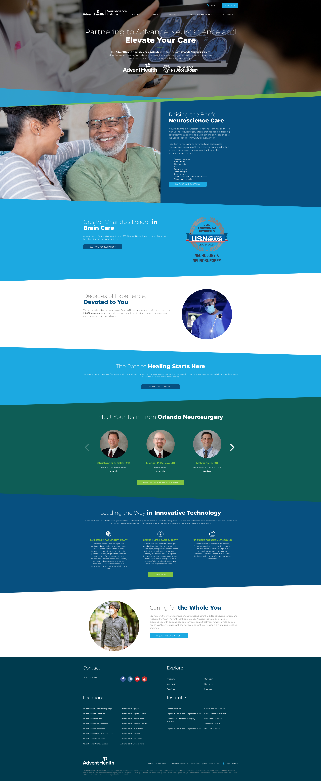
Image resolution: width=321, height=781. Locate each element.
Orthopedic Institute (213, 719)
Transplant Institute (212, 724)
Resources (208, 684)
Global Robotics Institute (215, 714)
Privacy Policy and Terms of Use (205, 764)
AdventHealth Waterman (131, 739)
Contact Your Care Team (187, 184)
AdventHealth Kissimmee (94, 729)
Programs (136, 14)
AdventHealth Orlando (130, 734)
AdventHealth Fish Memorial (95, 724)
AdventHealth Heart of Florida (133, 724)
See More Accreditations (103, 247)
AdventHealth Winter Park (132, 744)
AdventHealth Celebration (94, 714)
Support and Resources (199, 14)
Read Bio (114, 471)
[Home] (105, 11)
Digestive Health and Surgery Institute (184, 714)
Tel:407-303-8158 (90, 678)
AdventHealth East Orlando (132, 719)
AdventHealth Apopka (130, 709)
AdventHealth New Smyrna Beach (98, 734)
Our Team (208, 679)
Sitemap (208, 689)
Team (155, 14)
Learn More (160, 574)
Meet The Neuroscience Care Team (160, 482)
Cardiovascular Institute (214, 709)
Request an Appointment (169, 636)
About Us (226, 14)
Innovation (172, 14)
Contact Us (230, 6)
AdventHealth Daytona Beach (133, 714)
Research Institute (212, 729)
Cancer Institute (174, 709)
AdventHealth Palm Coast (94, 739)
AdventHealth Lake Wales (131, 729)
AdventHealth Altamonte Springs (97, 709)
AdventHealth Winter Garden (95, 744)
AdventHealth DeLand (92, 719)
